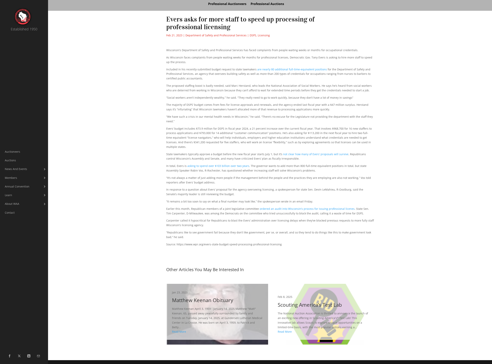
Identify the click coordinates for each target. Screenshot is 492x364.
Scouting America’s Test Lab (323, 312)
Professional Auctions (267, 4)
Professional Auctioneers (227, 4)
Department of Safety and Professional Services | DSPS (220, 35)
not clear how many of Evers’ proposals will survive (315, 154)
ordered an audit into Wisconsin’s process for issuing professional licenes (307, 209)
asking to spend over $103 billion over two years (218, 166)
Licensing (264, 35)
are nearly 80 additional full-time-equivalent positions (292, 69)
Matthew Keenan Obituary (217, 312)
